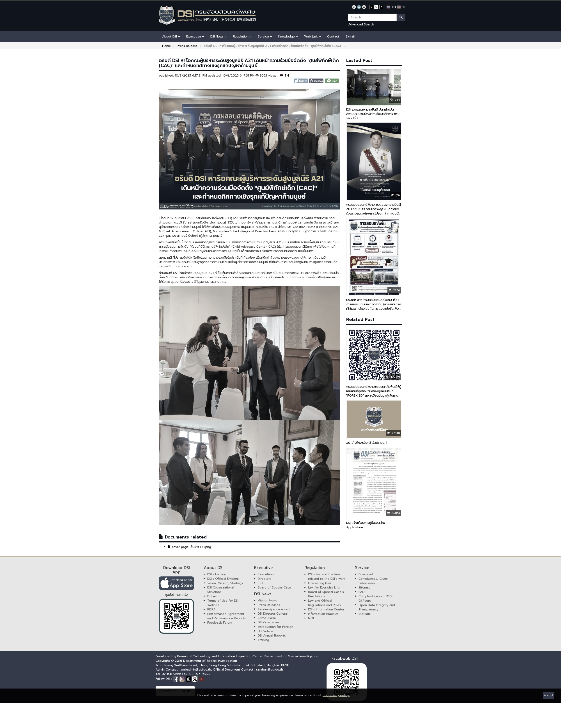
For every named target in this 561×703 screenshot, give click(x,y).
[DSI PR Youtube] (201, 679)
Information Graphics (323, 614)
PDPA (211, 609)
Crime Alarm (267, 618)
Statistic (365, 614)
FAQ (362, 592)
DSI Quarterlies (269, 622)
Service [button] (264, 36)
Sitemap (365, 587)
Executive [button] (194, 36)
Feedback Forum (219, 622)
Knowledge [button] (287, 36)
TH (393, 7)
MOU (311, 618)
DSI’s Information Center (326, 609)
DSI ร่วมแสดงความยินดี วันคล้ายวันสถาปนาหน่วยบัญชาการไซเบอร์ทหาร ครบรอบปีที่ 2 (372, 114)
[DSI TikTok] (189, 679)
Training (263, 640)
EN (403, 7)
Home (166, 46)
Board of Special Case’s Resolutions (326, 594)
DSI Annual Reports (272, 635)
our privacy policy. (336, 695)
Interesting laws (319, 583)
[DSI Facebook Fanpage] (176, 679)
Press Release (187, 46)
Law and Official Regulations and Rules (324, 602)
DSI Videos (265, 631)
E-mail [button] (350, 36)
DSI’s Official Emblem (223, 578)
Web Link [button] (311, 36)
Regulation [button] (241, 36)
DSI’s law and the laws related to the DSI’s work (326, 576)
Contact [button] (333, 36)
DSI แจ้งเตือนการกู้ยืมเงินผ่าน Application (365, 525)
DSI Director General (273, 613)
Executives (266, 574)
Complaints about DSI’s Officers (376, 598)
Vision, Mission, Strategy (225, 583)
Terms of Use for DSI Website (222, 602)
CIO (260, 583)
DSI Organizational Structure (220, 589)
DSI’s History (216, 574)
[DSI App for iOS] (176, 583)
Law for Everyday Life (324, 587)
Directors (264, 578)
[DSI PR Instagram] (182, 679)
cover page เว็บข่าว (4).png (191, 547)
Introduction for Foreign (275, 626)
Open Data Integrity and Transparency (377, 607)
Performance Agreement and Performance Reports (226, 616)
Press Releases (269, 605)
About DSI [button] (170, 36)
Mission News (267, 600)
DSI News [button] (217, 36)
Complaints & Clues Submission (373, 580)
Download (366, 574)
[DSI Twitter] (195, 679)
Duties (212, 596)
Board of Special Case (274, 587)
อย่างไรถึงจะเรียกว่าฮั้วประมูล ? (366, 442)
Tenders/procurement (274, 609)
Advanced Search (361, 24)
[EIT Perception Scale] (176, 616)
